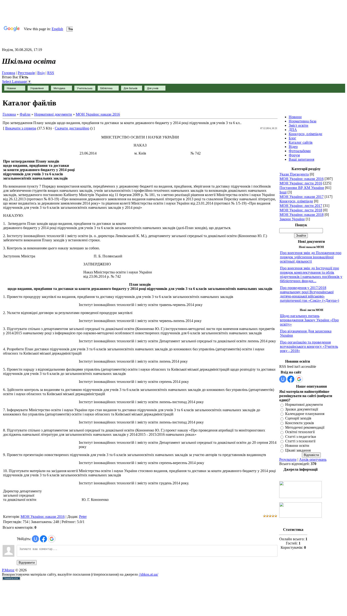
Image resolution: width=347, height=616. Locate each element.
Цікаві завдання (298, 450)
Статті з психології (300, 441)
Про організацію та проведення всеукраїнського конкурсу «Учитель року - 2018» (309, 346)
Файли (25, 114)
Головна (8, 73)
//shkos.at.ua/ (148, 574)
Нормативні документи (53, 114)
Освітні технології (300, 432)
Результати (287, 459)
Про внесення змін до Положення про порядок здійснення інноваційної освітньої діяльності (310, 257)
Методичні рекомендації (304, 427)
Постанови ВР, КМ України (301, 188)
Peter (83, 517)
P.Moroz (8, 570)
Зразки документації (301, 409)
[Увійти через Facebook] (43, 538)
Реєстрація (26, 73)
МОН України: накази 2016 (98, 114)
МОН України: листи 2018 (300, 210)
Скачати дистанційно (72, 128)
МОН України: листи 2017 (300, 206)
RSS (50, 73)
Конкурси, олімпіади (296, 201)
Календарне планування (304, 414)
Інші (283, 192)
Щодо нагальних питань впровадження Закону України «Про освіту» (309, 320)
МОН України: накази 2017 (301, 197)
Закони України (292, 219)
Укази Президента (294, 174)
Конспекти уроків (299, 423)
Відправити (27, 562)
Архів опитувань (312, 459)
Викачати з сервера (20, 128)
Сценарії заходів (298, 418)
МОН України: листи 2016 (300, 183)
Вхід (41, 73)
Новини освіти (297, 446)
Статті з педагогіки (300, 437)
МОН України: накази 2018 (301, 215)
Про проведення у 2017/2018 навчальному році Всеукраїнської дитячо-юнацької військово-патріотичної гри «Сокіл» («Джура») (309, 294)
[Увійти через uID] (35, 538)
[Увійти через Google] (51, 539)
